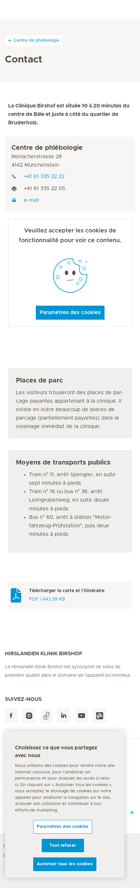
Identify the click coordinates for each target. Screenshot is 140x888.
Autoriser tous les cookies (64, 864)
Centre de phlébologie (36, 40)
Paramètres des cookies (70, 312)
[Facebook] (11, 715)
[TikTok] (46, 715)
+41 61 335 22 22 (44, 176)
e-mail (31, 200)
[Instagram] (29, 715)
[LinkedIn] (63, 715)
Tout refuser (62, 845)
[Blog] (99, 715)
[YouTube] (81, 715)
